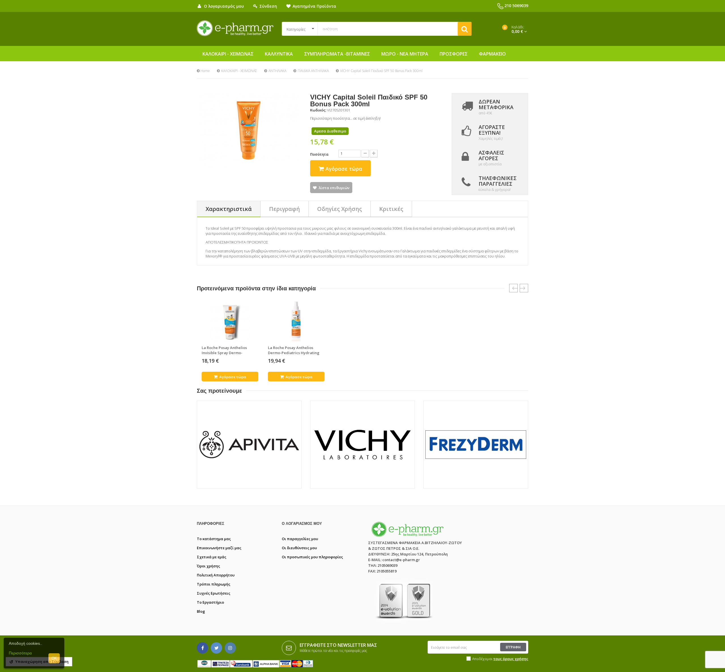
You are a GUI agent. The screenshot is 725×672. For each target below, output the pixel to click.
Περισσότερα (20, 653)
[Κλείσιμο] (473, 284)
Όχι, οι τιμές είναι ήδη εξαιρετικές (392, 371)
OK (54, 658)
